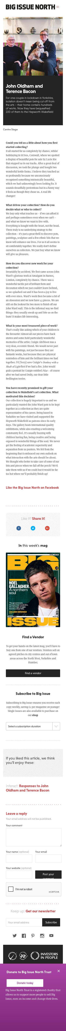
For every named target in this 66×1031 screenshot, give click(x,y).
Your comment (14, 825)
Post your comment (48, 876)
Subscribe (51, 922)
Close (58, 971)
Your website (19, 868)
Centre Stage (10, 129)
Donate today (25, 982)
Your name (17, 851)
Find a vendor (33, 673)
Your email (41, 851)
